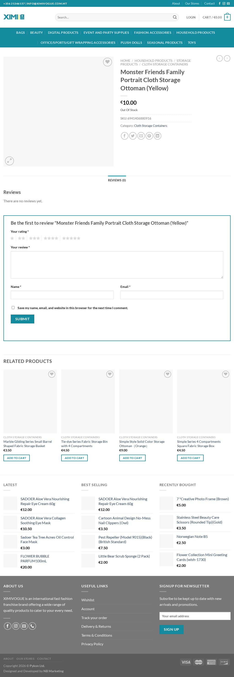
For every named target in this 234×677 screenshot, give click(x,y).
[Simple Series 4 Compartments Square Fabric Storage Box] (204, 401)
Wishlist (87, 600)
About (176, 3)
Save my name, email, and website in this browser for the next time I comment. (73, 308)
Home (125, 60)
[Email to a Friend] (141, 136)
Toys (192, 42)
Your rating (20, 231)
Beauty (36, 32)
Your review (20, 247)
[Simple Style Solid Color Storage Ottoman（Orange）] (146, 401)
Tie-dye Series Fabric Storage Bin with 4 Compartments (84, 444)
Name (16, 287)
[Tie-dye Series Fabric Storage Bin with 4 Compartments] (88, 401)
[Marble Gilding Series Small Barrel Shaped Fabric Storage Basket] (30, 401)
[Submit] (175, 17)
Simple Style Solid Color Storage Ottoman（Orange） (142, 444)
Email (125, 287)
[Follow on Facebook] (219, 3)
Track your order (94, 617)
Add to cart (16, 457)
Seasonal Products (165, 42)
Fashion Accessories (152, 32)
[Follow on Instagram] (224, 3)
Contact (209, 3)
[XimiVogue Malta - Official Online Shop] (22, 17)
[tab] (117, 180)
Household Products (195, 32)
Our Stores (192, 3)
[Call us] (32, 626)
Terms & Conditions (96, 635)
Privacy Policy (92, 644)
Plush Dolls (131, 42)
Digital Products (63, 32)
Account (88, 609)
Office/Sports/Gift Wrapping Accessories (78, 42)
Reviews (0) (117, 180)
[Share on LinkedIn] (157, 136)
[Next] (230, 421)
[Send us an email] (228, 3)
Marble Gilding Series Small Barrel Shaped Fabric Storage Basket (27, 444)
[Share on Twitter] (133, 136)
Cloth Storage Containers (165, 64)
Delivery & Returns (96, 626)
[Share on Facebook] (124, 136)
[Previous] (3, 421)
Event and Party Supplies (106, 32)
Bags (20, 32)
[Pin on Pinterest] (149, 136)
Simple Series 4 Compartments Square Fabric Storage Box (199, 444)
